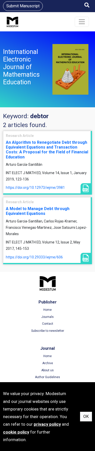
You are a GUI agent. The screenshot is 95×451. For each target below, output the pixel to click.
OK (86, 416)
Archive (47, 363)
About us (47, 370)
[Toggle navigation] (82, 22)
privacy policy (47, 424)
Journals (47, 317)
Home (47, 310)
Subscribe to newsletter (47, 331)
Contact (47, 323)
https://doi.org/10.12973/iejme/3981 (35, 188)
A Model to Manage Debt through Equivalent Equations (37, 211)
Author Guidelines (47, 377)
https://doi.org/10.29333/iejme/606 (34, 257)
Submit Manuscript (23, 6)
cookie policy (16, 432)
